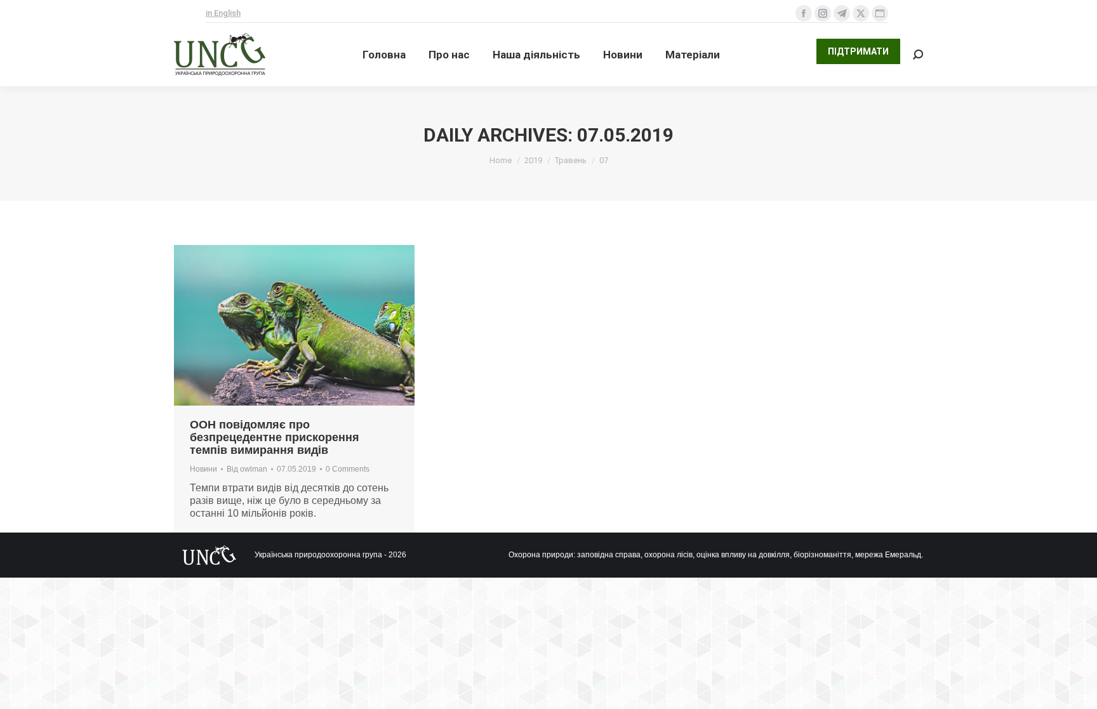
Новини (203, 469)
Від (247, 469)
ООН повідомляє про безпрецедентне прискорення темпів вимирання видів (274, 437)
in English (223, 13)
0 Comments (347, 469)
